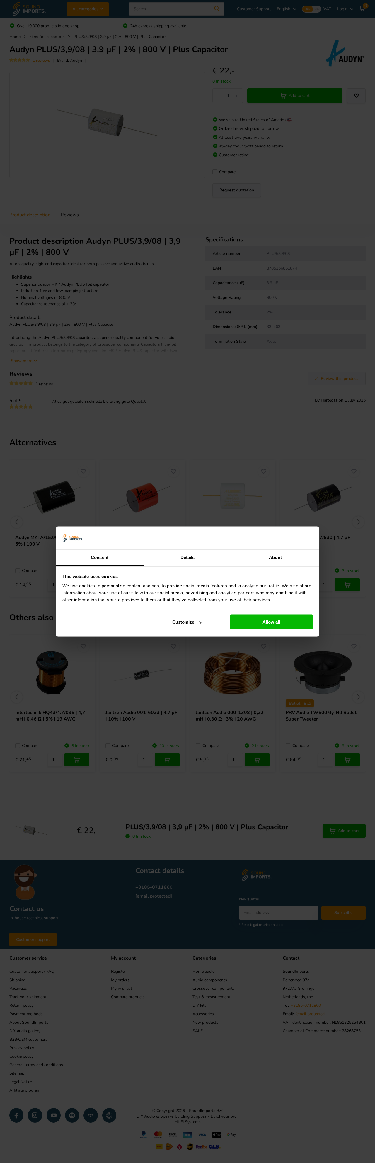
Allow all (271, 622)
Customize (183, 622)
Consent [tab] (99, 557)
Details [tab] (187, 557)
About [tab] (275, 557)
